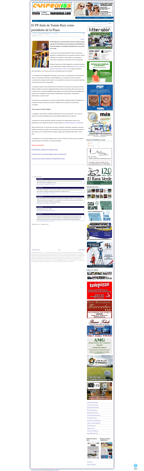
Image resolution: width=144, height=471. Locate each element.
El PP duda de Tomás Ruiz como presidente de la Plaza (52, 27)
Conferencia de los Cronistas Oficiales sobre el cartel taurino (49, 154)
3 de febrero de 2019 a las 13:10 (46, 193)
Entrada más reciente (36, 249)
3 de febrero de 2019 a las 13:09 (46, 184)
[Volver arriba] (135, 467)
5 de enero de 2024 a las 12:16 (45, 221)
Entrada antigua (81, 249)
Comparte (82, 39)
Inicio (35, 21)
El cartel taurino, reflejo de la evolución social (45, 149)
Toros (39, 35)
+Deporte (105, 17)
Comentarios (91, 145)
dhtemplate (57, 470)
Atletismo (96, 17)
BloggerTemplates (51, 470)
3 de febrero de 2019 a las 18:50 (46, 210)
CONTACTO (89, 462)
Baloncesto (88, 17)
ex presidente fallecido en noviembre (72, 122)
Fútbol (79, 17)
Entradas (91, 143)
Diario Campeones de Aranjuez (36, 470)
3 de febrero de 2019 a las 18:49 (46, 203)
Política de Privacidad (91, 464)
